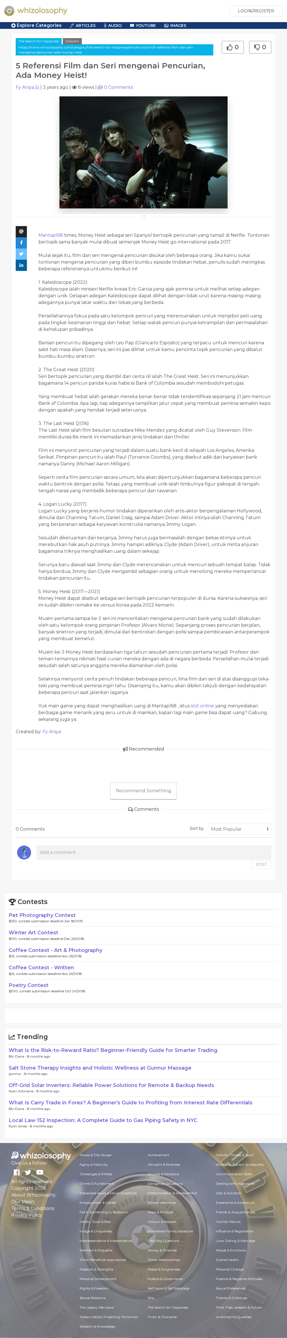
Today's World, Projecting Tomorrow (109, 1317)
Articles (86, 25)
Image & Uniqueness (96, 1231)
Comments (118, 87)
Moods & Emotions (231, 1250)
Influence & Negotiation (234, 1231)
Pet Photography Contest (42, 915)
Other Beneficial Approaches (103, 1260)
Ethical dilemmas (162, 1202)
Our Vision (22, 1201)
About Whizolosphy (33, 1195)
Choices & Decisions (163, 1174)
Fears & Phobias (160, 1212)
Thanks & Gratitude (231, 1298)
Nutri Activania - (22, 1091)
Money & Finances (162, 1250)
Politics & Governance (165, 1279)
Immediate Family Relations (170, 1231)
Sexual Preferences (231, 1288)
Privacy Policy (26, 1215)
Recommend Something (143, 790)
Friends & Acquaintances (235, 1212)
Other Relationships (164, 1260)
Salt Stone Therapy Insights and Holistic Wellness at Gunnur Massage (100, 1068)
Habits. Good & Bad (95, 1221)
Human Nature (228, 1221)
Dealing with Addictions (235, 1183)
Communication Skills (234, 1174)
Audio (115, 25)
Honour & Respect (162, 1221)
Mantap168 (50, 235)
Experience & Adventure (235, 1202)
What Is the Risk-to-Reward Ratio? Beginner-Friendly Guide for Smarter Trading (113, 1050)
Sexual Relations (93, 1298)
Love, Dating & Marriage (235, 1241)
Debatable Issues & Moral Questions (108, 1193)
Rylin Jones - (19, 1126)
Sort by (197, 828)
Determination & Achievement (172, 1193)
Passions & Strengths (96, 1269)
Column (72, 41)
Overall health (227, 1260)
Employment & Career (98, 1202)
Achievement (158, 1155)
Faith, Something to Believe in (104, 1212)
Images (178, 25)
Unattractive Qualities (233, 1317)
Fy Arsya (25, 87)
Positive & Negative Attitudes (239, 1279)
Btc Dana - (18, 1056)
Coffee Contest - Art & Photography (55, 950)
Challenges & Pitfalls (96, 1174)
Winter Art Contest (33, 933)
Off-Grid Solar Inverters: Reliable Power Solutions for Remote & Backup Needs (111, 1085)
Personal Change (230, 1269)
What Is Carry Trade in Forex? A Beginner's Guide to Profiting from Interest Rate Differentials (131, 1103)
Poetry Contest (28, 985)
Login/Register (256, 10)
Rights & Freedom (94, 1288)
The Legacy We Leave (97, 1307)
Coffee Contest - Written (41, 968)
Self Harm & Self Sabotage (168, 1288)
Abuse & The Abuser (96, 1155)
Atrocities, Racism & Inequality (240, 1164)
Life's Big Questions (163, 1241)
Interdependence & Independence (106, 1241)
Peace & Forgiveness (164, 1269)
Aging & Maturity (94, 1164)
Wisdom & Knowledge (97, 1326)
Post (261, 864)
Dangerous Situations (165, 1183)
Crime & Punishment (97, 1183)
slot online (202, 706)
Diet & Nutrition (228, 1193)
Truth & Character (162, 1317)
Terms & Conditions (32, 1208)
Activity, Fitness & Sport (235, 1155)
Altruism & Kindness (164, 1164)
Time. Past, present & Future (238, 1307)
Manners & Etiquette (96, 1250)
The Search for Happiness (38, 41)
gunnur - (16, 1074)
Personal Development (98, 1279)
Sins (151, 1298)
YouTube (146, 25)
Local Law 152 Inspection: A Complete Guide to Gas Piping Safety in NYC (103, 1120)
